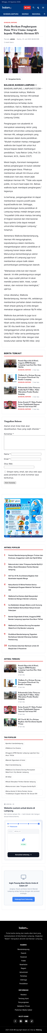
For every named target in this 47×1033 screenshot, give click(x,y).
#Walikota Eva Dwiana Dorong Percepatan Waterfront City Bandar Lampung (20, 771)
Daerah (25, 14)
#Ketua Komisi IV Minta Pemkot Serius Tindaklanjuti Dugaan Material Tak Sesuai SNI (21, 792)
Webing (39, 1028)
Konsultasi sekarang (22, 853)
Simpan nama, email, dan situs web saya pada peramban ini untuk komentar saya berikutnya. (23, 475)
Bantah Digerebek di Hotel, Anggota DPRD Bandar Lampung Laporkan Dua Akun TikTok (29, 363)
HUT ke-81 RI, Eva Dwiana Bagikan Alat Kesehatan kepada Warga (23, 577)
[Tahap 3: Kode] (28, 823)
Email (7, 459)
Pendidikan (23, 982)
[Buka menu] (43, 8)
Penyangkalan (23, 1000)
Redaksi (23, 993)
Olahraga (23, 978)
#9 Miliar (8, 777)
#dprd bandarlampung (13, 765)
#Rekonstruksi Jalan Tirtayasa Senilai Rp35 (20, 786)
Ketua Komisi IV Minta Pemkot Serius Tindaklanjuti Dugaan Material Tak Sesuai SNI (30, 404)
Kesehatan (23, 963)
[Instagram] (21, 1019)
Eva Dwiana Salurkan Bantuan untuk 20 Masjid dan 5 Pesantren (23, 647)
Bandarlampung (10, 14)
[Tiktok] (32, 1019)
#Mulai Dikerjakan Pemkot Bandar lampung (20, 782)
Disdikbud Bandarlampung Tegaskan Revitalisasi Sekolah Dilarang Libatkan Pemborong (23, 637)
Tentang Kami (23, 997)
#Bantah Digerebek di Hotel (15, 760)
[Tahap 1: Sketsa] (8, 823)
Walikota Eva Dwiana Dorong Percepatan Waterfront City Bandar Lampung (29, 377)
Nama (7, 454)
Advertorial (24, 970)
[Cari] (33, 8)
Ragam (23, 966)
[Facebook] (15, 1019)
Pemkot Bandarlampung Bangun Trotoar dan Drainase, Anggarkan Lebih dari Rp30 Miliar (25, 556)
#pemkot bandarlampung (14, 743)
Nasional (36, 14)
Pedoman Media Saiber (23, 1008)
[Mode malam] (38, 8)
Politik (23, 959)
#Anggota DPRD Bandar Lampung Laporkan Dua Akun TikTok (22, 754)
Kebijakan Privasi (23, 1004)
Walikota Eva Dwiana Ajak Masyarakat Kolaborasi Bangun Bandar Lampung (23, 597)
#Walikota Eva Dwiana (13, 748)
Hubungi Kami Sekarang (23, 897)
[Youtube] (26, 1019)
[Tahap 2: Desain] (18, 823)
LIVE (28, 7)
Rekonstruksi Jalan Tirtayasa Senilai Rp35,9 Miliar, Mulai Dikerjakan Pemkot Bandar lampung (29, 390)
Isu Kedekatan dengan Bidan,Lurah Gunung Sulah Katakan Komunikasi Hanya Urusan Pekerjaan (25, 607)
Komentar (9, 434)
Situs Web (8, 464)
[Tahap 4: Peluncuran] (38, 823)
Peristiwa (23, 974)
